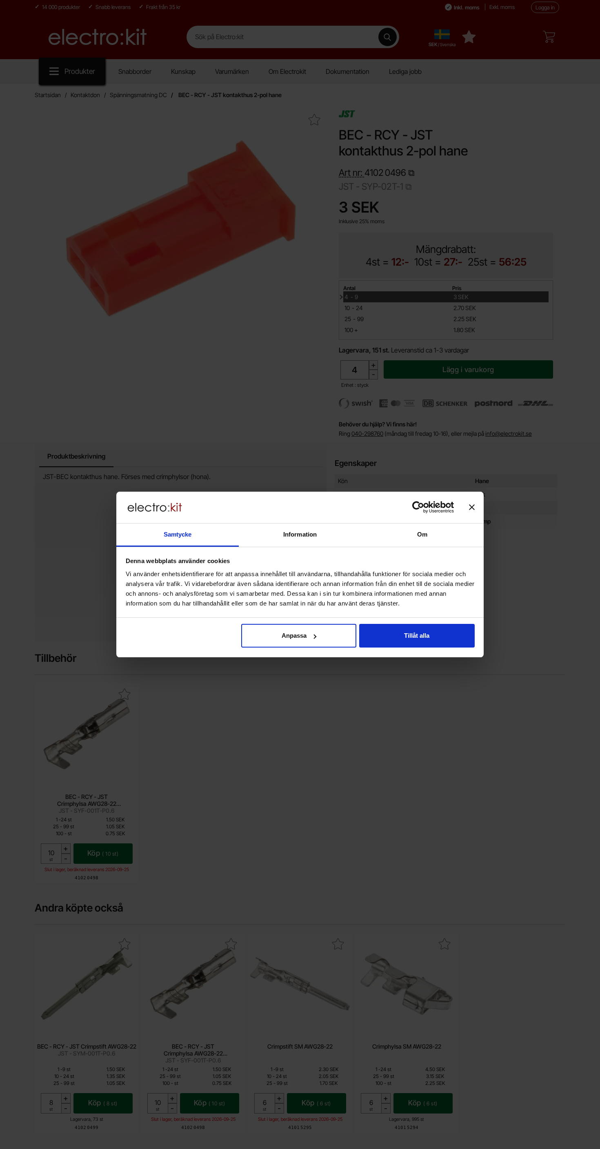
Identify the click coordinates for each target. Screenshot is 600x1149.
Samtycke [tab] (178, 534)
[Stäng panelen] (472, 507)
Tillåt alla (416, 635)
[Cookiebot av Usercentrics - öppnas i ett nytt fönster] (418, 507)
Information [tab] (300, 534)
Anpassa (294, 635)
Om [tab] (422, 534)
